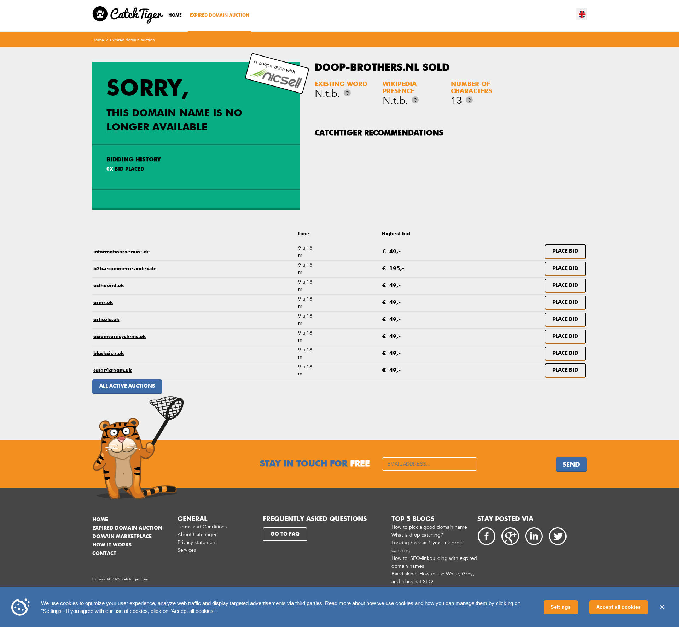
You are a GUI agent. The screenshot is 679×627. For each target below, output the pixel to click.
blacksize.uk (108, 353)
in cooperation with (274, 66)
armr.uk (103, 302)
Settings (561, 607)
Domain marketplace (122, 536)
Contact (104, 553)
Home (175, 15)
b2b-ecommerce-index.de (125, 268)
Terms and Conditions (202, 527)
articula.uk (106, 319)
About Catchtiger (197, 535)
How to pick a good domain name (429, 527)
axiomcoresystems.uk (119, 336)
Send (571, 465)
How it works (112, 545)
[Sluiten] (662, 607)
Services (187, 550)
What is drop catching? (417, 535)
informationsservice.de (121, 251)
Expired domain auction (219, 15)
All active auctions (127, 386)
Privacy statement (197, 542)
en (582, 14)
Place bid (565, 251)
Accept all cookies (618, 607)
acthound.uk (108, 285)
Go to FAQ (285, 534)
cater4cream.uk (112, 370)
